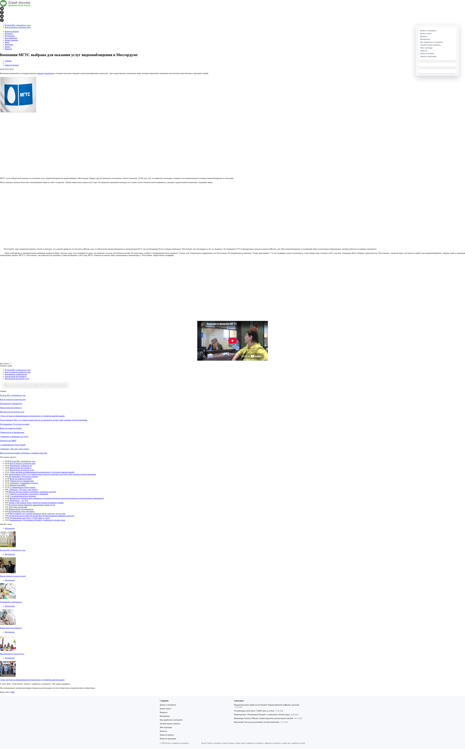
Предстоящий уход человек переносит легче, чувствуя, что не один (37, 514)
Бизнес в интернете (168, 705)
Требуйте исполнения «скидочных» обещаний (29, 494)
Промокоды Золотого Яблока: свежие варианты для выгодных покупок (263, 718)
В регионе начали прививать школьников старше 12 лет (32, 505)
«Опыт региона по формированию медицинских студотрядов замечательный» (32, 416)
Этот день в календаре (18, 507)
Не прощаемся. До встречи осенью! (14, 424)
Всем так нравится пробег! (11, 428)
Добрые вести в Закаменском (12, 432)
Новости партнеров (168, 739)
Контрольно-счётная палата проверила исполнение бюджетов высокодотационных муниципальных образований (57, 498)
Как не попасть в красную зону (18, 27)
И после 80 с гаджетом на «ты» (18, 25)
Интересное (10, 528)
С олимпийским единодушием (12, 445)
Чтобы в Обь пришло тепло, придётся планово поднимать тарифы (36, 503)
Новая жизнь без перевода (16, 376)
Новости (163, 731)
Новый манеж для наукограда (21, 509)
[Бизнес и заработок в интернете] (15, 6)
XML (12, 692)
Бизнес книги (165, 709)
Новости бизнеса (12, 65)
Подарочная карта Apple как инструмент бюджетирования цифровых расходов (28, 384)
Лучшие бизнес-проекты (170, 724)
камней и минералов (45, 73)
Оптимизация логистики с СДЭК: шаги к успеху (30, 518)
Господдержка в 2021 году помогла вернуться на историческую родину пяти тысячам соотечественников (43, 420)
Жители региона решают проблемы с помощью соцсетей (23, 453)
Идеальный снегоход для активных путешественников (50, 387)
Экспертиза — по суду (19, 500)
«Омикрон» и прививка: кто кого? (14, 436)
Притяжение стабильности (16, 374)
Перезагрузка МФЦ (8, 441)
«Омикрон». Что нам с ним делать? (14, 449)
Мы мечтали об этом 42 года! (17, 379)
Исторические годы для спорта (21, 511)
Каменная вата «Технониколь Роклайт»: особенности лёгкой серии (35, 385)
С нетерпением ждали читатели (23, 496)
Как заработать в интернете (171, 720)
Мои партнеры (166, 727)
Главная (8, 61)
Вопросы (163, 712)
